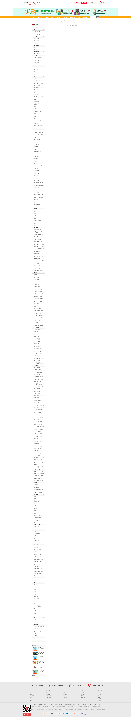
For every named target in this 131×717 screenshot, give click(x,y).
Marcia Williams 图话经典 (38, 631)
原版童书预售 (36, 38)
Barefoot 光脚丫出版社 (38, 556)
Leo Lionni (36, 141)
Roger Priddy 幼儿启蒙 (38, 265)
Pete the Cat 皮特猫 (37, 282)
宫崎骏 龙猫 (36, 538)
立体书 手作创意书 (37, 606)
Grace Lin (36, 206)
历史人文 (35, 503)
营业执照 (93, 709)
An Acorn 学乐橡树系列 (38, 350)
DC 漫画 (35, 635)
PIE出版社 (36, 611)
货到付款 (65, 692)
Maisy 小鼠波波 (37, 277)
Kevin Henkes (36, 149)
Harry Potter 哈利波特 (38, 424)
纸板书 (35, 210)
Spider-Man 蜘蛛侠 (37, 320)
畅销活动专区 (36, 45)
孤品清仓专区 (36, 47)
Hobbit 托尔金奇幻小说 (38, 515)
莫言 (58, 5)
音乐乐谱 (35, 610)
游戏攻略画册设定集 (37, 533)
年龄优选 (35, 55)
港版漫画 (35, 580)
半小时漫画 (70, 5)
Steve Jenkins (36, 168)
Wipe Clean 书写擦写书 (38, 381)
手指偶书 (35, 215)
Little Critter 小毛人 (37, 313)
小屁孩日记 (36, 414)
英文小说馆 (36, 494)
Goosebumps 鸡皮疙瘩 (38, 436)
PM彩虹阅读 (36, 355)
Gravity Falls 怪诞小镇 (38, 450)
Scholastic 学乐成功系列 (38, 371)
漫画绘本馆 (72, 17)
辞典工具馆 (36, 457)
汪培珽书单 (36, 73)
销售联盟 (70, 704)
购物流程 (30, 692)
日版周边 (35, 601)
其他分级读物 (36, 336)
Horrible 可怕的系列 (37, 428)
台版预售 (35, 43)
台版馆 (58, 17)
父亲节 (35, 118)
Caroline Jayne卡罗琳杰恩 (39, 134)
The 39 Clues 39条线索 (38, 446)
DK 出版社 (36, 547)
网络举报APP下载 (77, 713)
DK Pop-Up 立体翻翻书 (38, 492)
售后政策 (82, 692)
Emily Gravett (36, 156)
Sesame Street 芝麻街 (38, 274)
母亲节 (35, 116)
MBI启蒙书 (36, 551)
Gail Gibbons (36, 177)
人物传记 (35, 505)
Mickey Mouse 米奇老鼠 (38, 298)
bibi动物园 (79, 5)
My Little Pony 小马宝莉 (38, 315)
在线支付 (65, 694)
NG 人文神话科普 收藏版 (38, 475)
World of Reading (37, 343)
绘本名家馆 (36, 129)
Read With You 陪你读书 (38, 363)
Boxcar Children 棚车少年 (38, 445)
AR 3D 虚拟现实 (37, 268)
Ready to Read (37, 341)
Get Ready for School (38, 377)
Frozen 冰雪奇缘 (37, 300)
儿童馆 (47, 17)
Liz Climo (35, 161)
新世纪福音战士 (37, 598)
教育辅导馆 (64, 17)
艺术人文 (35, 92)
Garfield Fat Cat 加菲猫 (38, 630)
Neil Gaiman (36, 180)
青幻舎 (35, 613)
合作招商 (45, 704)
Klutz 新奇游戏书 (37, 255)
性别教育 (35, 104)
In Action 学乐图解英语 (38, 372)
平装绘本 (35, 223)
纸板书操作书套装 (37, 80)
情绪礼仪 (35, 91)
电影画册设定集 (37, 531)
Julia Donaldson (37, 136)
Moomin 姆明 (36, 305)
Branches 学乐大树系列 (38, 348)
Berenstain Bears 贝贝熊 (38, 317)
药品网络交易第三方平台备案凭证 (83, 706)
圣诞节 (35, 113)
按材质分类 (36, 208)
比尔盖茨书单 (36, 526)
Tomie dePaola (37, 204)
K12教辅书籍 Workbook (38, 383)
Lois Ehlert (36, 175)
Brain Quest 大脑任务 (38, 384)
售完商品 (35, 641)
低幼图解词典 (36, 467)
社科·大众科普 (36, 506)
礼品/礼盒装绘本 (37, 85)
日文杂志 (35, 615)
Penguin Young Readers (38, 358)
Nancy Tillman (36, 189)
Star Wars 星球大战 (37, 303)
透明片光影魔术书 (37, 261)
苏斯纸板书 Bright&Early (38, 306)
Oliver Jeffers (36, 195)
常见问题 (30, 697)
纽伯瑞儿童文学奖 (37, 397)
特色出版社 (36, 544)
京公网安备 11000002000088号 (36, 706)
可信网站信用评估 (46, 713)
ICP (53, 706)
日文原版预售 (36, 42)
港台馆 (35, 577)
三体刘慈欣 (36, 520)
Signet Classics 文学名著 (38, 453)
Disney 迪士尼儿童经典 (38, 296)
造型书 (35, 218)
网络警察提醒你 (54, 713)
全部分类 (40, 17)
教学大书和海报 (37, 388)
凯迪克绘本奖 (36, 101)
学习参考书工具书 (37, 391)
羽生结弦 (35, 584)
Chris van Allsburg (37, 178)
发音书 (35, 211)
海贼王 (35, 589)
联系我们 (36, 704)
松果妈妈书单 (36, 74)
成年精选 (35, 64)
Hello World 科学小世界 (38, 236)
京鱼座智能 (100, 700)
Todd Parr (36, 163)
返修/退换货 (83, 697)
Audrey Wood (36, 158)
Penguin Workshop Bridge (39, 356)
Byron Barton (36, 146)
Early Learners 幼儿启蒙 (38, 379)
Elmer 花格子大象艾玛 (38, 276)
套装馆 (35, 76)
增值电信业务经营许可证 (101, 709)
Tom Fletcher (36, 127)
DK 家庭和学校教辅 (37, 491)
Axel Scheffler (36, 137)
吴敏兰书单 (36, 71)
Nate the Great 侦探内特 (38, 422)
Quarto (35, 575)
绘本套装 (35, 78)
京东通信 (100, 698)
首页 (34, 17)
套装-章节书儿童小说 (38, 398)
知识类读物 (36, 89)
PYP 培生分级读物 (37, 362)
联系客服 (30, 700)
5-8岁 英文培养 (37, 58)
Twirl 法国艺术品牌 (37, 554)
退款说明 (82, 695)
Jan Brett (35, 190)
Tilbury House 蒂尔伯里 (38, 568)
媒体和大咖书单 (37, 524)
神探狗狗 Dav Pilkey (37, 410)
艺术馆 (78, 17)
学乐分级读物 (36, 346)
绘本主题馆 (36, 87)
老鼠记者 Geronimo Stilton (39, 407)
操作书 (35, 216)
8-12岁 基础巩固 (37, 60)
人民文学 (61, 5)
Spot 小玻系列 (36, 284)
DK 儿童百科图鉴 (37, 484)
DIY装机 (99, 694)
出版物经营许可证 (66, 707)
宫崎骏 (35, 591)
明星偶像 (35, 586)
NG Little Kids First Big (38, 476)
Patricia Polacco (37, 187)
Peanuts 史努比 (37, 628)
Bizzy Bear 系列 (37, 237)
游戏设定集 (36, 603)
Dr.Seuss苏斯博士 (37, 139)
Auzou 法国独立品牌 (37, 566)
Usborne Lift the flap (37, 251)
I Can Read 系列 (37, 339)
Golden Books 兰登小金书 (39, 325)
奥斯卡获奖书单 (37, 527)
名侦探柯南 (36, 596)
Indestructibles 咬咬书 (38, 270)
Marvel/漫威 (36, 633)
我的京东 (94, 2)
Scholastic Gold (37, 443)
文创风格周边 (36, 540)
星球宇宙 (35, 108)
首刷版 (35, 619)
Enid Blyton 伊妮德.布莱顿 (39, 429)
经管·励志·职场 (36, 501)
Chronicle (36, 552)
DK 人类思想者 (36, 487)
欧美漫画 (35, 510)
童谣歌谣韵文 (36, 94)
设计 (35, 542)
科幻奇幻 (35, 498)
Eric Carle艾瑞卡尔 (37, 130)
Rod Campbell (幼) (37, 192)
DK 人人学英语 (36, 485)
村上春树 (55, 5)
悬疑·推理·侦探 (36, 512)
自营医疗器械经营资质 (71, 706)
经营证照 (60, 709)
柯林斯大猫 (36, 331)
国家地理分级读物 (37, 329)
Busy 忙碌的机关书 (37, 229)
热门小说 (35, 496)
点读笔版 (35, 637)
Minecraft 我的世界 (37, 448)
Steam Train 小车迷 (37, 281)
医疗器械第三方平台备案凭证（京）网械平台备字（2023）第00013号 (76, 709)
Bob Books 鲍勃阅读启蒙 (38, 386)
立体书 (35, 222)
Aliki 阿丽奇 (36, 201)
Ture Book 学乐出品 (37, 120)
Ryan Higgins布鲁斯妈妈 (38, 194)
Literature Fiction (37, 402)
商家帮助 (50, 704)
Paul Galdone (36, 170)
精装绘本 (35, 225)
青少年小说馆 (36, 395)
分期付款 (65, 695)
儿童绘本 (35, 608)
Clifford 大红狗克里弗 (38, 291)
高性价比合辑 (36, 82)
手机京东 (60, 704)
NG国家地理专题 (37, 469)
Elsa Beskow (36, 202)
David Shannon (37, 142)
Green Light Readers (38, 351)
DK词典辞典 (36, 464)
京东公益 (94, 704)
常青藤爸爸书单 (37, 67)
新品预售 (85, 17)
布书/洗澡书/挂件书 (37, 220)
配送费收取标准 (49, 697)
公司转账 (65, 697)
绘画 (35, 535)
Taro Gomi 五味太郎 (37, 151)
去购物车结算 (102, 2)
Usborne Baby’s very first (38, 241)
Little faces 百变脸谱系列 (38, 267)
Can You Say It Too (37, 263)
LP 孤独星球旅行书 (37, 517)
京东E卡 (99, 697)
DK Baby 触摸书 (37, 258)
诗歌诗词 (35, 99)
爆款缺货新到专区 (37, 51)
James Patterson (37, 199)
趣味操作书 (36, 227)
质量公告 (84, 704)
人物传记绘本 (36, 103)
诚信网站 (61, 713)
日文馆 (52, 17)
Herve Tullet (36, 153)
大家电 (30, 698)
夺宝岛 (99, 692)
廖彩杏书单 (36, 69)
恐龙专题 (35, 109)
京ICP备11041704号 (47, 706)
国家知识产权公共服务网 (84, 713)
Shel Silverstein (37, 173)
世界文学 (35, 508)
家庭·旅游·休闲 (36, 513)
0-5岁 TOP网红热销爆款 (38, 57)
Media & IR (99, 704)
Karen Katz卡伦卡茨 (37, 154)
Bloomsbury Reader (37, 353)
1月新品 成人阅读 (37, 34)
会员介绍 (30, 694)
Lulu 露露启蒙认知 (37, 286)
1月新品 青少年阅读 (37, 33)
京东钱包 (66, 710)
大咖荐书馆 (36, 66)
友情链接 (65, 704)
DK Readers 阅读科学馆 (38, 489)
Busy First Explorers (37, 232)
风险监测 (79, 704)
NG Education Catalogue (38, 478)
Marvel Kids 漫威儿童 (38, 301)
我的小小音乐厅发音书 (38, 253)
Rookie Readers (37, 389)
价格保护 (82, 694)
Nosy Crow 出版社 (37, 549)
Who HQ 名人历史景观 (38, 419)
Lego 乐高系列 (36, 288)
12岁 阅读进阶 (36, 62)
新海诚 (35, 593)
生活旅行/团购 (31, 695)
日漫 (35, 588)
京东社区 (74, 704)
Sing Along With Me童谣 (38, 234)
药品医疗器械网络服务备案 (61, 706)
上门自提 (47, 692)
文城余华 (74, 5)
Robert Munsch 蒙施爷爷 (38, 166)
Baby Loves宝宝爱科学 (38, 239)
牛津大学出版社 (37, 393)
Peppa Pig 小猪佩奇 (37, 279)
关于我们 (31, 704)
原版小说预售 (36, 40)
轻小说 (35, 622)
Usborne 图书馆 (37, 338)
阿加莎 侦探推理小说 (38, 518)
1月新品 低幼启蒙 (37, 31)
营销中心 (55, 704)
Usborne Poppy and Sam (38, 318)
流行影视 (35, 500)
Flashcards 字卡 (37, 374)
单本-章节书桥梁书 (37, 400)
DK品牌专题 (36, 482)
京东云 (71, 710)
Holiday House (37, 569)
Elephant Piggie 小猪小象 (38, 289)
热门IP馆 (35, 272)
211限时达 (48, 694)
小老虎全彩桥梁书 (37, 440)
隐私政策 (89, 704)
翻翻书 (35, 213)
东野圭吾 (65, 5)
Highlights (36, 564)
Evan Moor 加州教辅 (37, 369)
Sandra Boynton (37, 144)
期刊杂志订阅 (36, 594)
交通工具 (35, 106)
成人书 (35, 522)
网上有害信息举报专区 (69, 713)
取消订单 (82, 698)
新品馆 (35, 29)
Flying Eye (36, 123)
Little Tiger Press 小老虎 (38, 571)
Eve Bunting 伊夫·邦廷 (38, 165)
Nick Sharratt (36, 148)
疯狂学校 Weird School (38, 409)
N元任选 (35, 49)
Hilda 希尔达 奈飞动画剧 (38, 125)
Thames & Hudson (37, 561)
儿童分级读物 (36, 327)
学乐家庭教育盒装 (37, 367)
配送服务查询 (48, 695)
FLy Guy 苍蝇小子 (37, 322)
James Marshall (37, 160)
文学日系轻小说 (37, 605)
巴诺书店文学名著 (37, 455)
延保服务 (100, 695)
